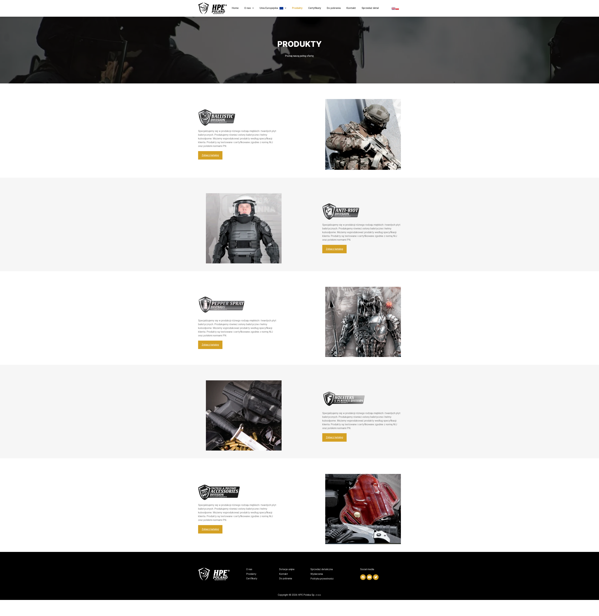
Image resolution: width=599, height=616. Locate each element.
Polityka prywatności (322, 578)
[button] (210, 155)
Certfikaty (251, 578)
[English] (393, 8)
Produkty (297, 8)
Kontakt (351, 8)
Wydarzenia (316, 573)
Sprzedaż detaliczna (321, 569)
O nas (247, 8)
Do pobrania (334, 8)
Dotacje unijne (287, 569)
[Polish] (397, 8)
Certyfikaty (314, 8)
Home (235, 8)
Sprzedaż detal (370, 8)
